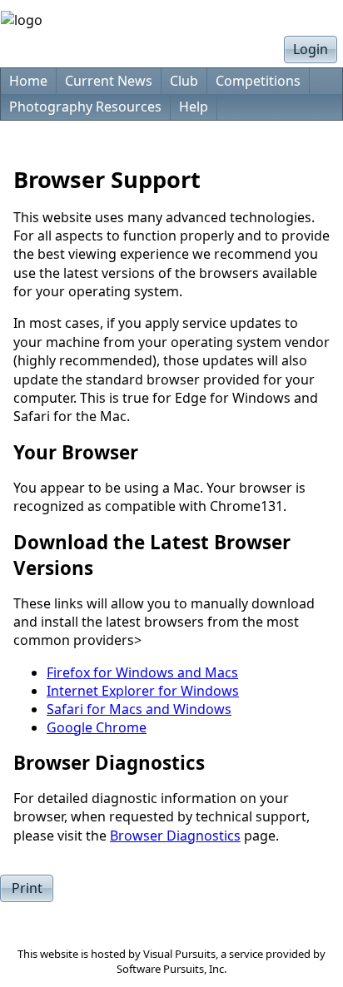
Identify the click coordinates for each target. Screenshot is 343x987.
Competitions (258, 81)
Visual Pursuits (179, 953)
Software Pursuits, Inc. (171, 968)
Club (184, 81)
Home (28, 81)
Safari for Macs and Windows (139, 709)
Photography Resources (85, 106)
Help (193, 106)
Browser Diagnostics (175, 835)
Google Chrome (97, 727)
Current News (108, 81)
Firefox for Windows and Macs (142, 672)
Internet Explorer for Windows (143, 691)
